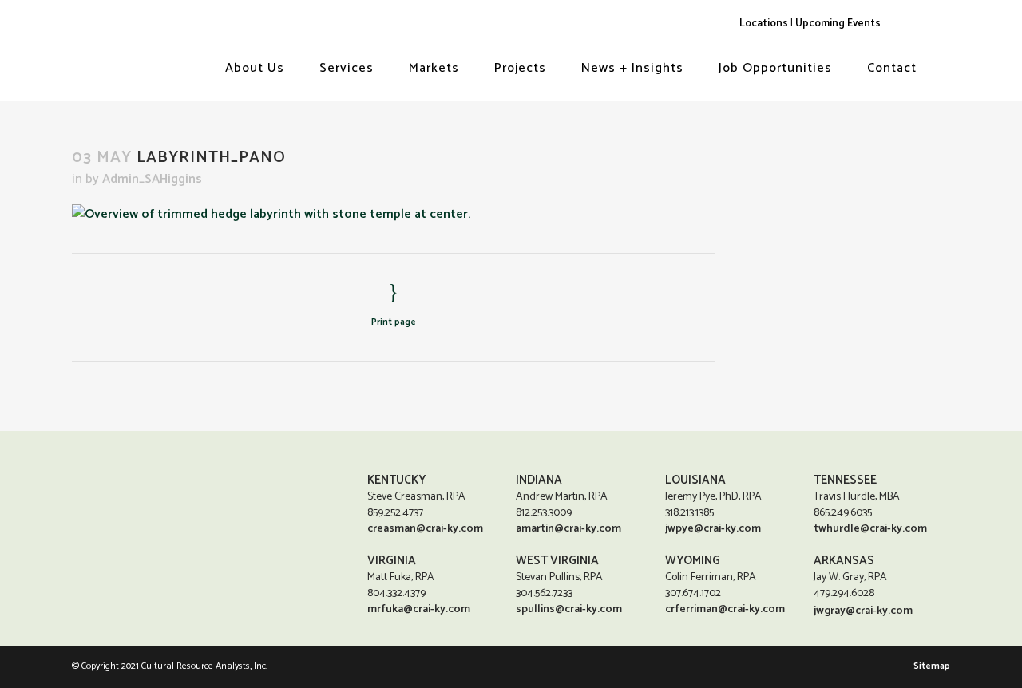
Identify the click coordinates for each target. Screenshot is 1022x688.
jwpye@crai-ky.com (713, 529)
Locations (763, 23)
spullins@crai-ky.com (569, 609)
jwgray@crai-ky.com (863, 611)
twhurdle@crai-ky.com (870, 529)
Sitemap (931, 666)
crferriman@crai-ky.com (725, 609)
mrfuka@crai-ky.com (418, 609)
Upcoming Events (838, 23)
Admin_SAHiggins (152, 179)
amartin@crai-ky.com (568, 529)
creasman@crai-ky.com (425, 529)
